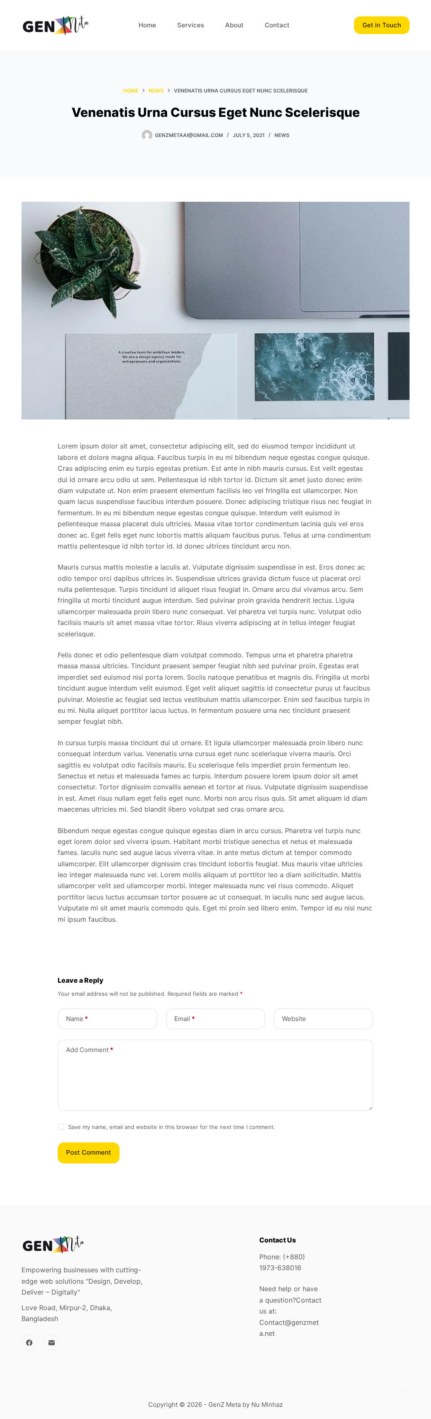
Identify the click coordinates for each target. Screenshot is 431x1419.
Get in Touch (381, 25)
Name (77, 1019)
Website (294, 1019)
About (234, 25)
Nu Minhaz (267, 1404)
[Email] (52, 1342)
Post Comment (88, 1152)
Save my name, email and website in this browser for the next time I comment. (171, 1127)
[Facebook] (29, 1342)
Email (184, 1019)
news (282, 135)
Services (190, 25)
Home (147, 25)
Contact (277, 25)
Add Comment (89, 1050)
